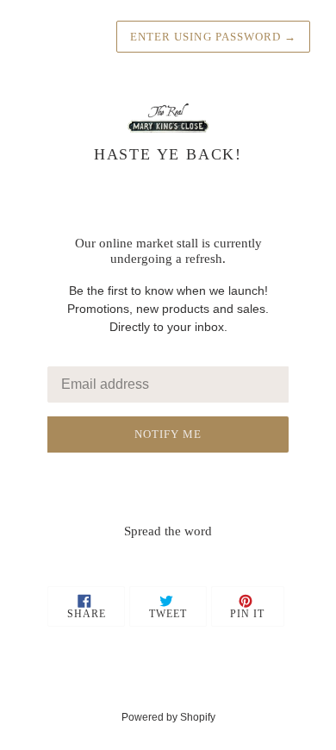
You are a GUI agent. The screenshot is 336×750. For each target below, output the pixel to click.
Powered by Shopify (168, 717)
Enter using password (213, 36)
